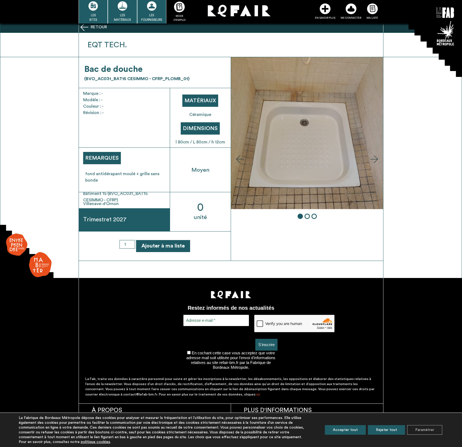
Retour (98, 27)
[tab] (300, 216)
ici (258, 394)
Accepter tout (345, 430)
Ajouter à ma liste (163, 246)
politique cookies (95, 442)
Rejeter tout (386, 430)
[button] (240, 159)
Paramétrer (424, 430)
